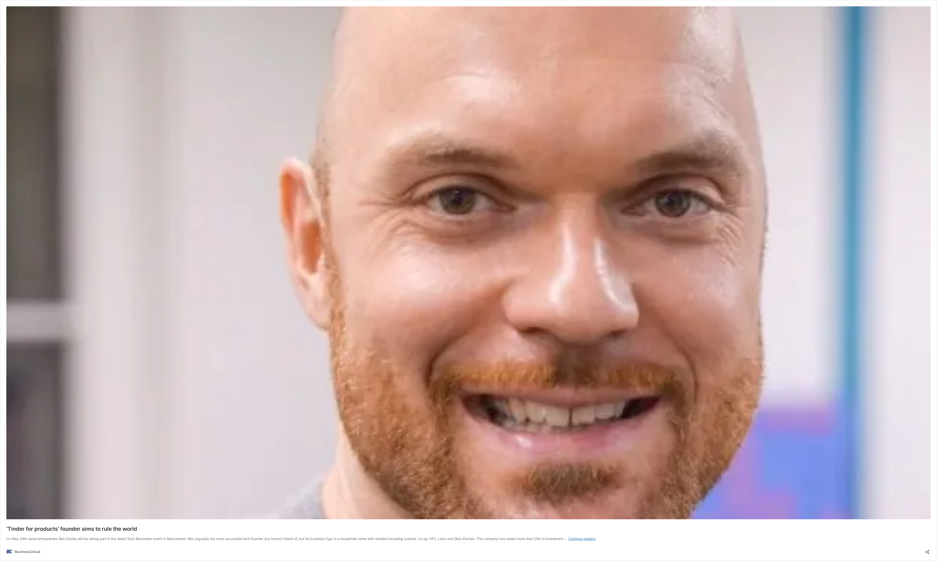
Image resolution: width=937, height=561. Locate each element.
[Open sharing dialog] (927, 550)
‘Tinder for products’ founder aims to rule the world (72, 529)
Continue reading (582, 539)
